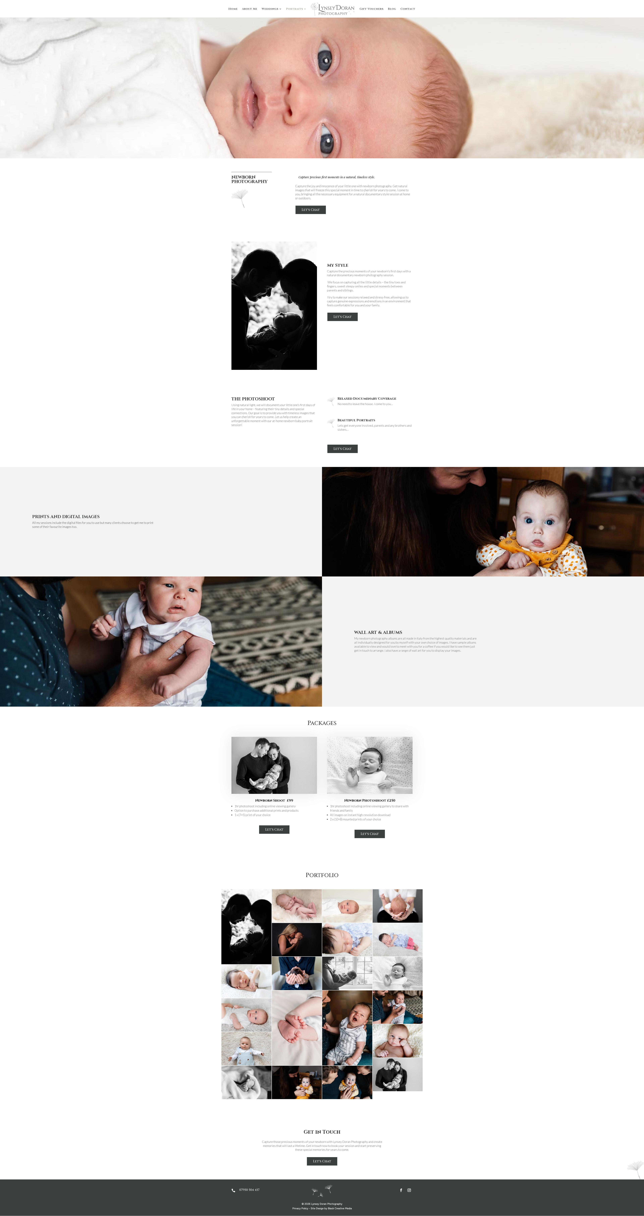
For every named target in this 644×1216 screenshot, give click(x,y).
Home (233, 9)
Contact (407, 9)
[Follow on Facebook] (401, 1190)
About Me (249, 9)
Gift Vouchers (372, 9)
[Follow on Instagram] (409, 1190)
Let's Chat (311, 209)
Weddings (270, 9)
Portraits (294, 9)
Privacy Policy (300, 1208)
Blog (392, 9)
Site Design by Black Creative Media (331, 1208)
